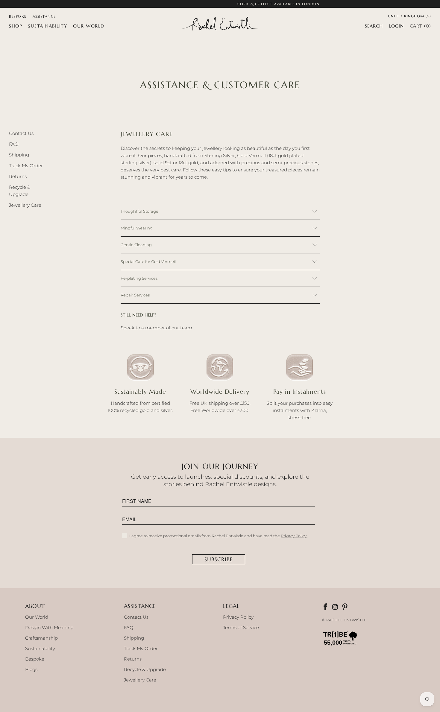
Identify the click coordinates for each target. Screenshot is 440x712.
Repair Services (135, 295)
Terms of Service (241, 627)
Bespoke (34, 659)
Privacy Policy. (294, 535)
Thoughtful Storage (139, 211)
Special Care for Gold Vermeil (148, 261)
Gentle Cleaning (136, 244)
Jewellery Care (25, 205)
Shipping (19, 155)
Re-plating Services (139, 278)
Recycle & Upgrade (145, 669)
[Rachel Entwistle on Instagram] (335, 607)
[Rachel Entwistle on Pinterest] (345, 607)
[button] (15, 26)
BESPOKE (18, 16)
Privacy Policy (238, 617)
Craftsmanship (41, 638)
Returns (18, 176)
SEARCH (374, 26)
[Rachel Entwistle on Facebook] (326, 607)
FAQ (14, 144)
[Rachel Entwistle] (220, 24)
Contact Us (21, 133)
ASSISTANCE (44, 16)
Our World (36, 617)
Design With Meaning (49, 627)
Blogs (31, 669)
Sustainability (40, 648)
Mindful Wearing (137, 228)
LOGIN (396, 26)
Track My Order (26, 165)
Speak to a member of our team (156, 328)
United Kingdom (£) (409, 15)
